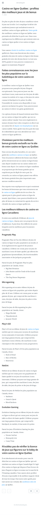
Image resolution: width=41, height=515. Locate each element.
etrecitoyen (20, 3)
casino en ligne (9, 192)
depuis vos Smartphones (23, 126)
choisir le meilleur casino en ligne (24, 50)
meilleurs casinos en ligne (19, 155)
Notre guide (33, 30)
